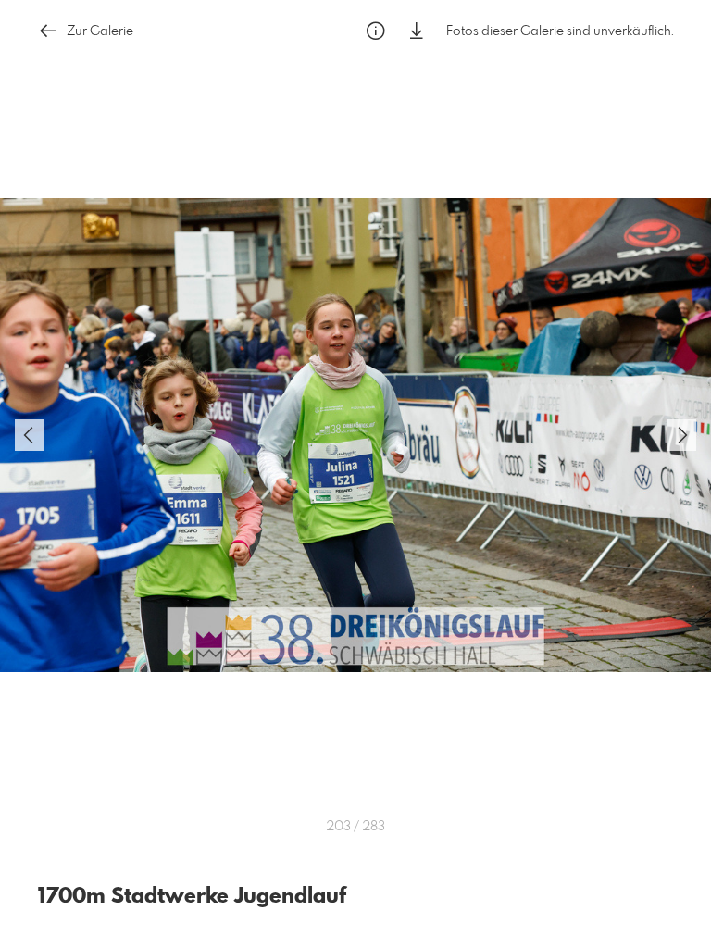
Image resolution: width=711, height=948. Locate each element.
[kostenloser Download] (416, 31)
